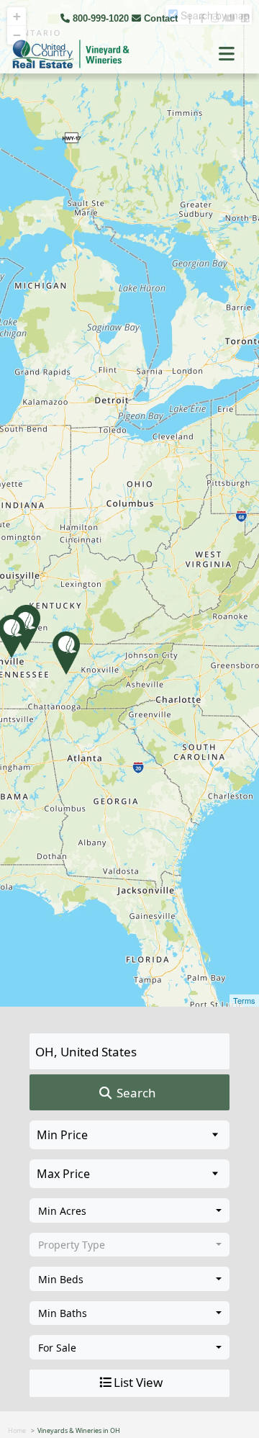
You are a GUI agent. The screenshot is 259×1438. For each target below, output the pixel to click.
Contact (161, 18)
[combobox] (129, 1210)
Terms (244, 1000)
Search (135, 1092)
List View (138, 1382)
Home (17, 1430)
